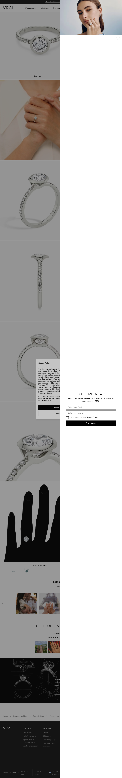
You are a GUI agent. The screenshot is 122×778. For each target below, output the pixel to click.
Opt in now (91, 423)
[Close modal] (118, 39)
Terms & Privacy (92, 417)
